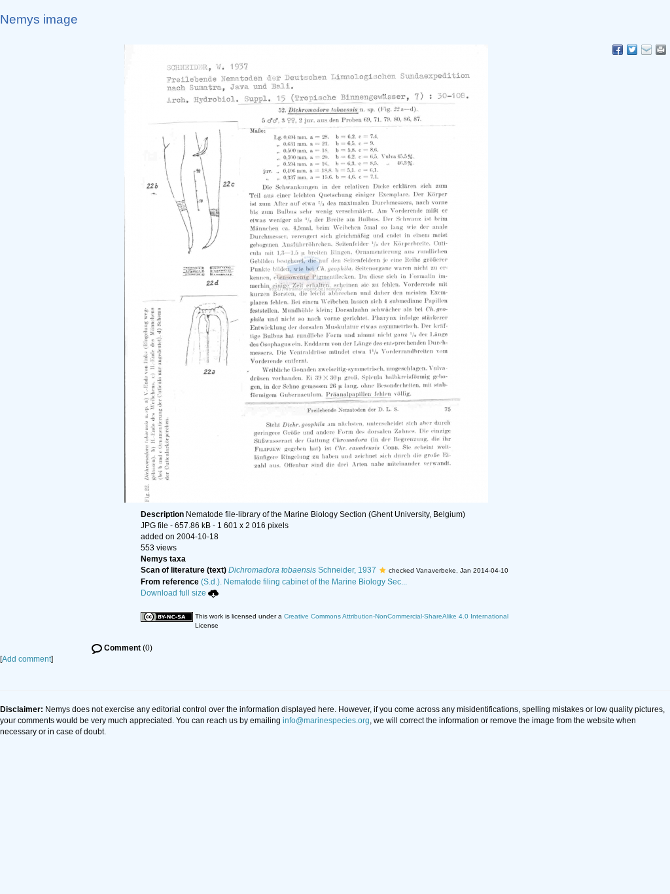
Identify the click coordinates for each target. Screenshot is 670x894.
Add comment (26, 659)
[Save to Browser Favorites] (646, 50)
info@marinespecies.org (326, 720)
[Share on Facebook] (617, 50)
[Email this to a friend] (661, 50)
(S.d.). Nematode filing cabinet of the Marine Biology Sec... (304, 581)
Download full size (173, 593)
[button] (382, 570)
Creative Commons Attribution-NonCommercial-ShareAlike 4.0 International (396, 616)
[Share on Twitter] (632, 50)
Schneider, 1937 (302, 570)
